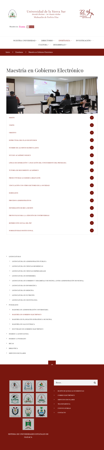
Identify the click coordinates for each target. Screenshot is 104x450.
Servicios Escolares (17, 353)
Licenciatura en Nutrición (23, 295)
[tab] (52, 117)
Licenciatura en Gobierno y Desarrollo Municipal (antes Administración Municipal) (48, 281)
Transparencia (64, 404)
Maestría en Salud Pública (23, 324)
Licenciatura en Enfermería (24, 276)
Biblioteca (13, 348)
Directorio (47, 40)
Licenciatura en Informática (24, 285)
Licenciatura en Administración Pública (29, 261)
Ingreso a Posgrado (17, 339)
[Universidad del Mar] (28, 385)
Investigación (83, 40)
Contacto (62, 412)
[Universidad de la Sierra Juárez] (41, 398)
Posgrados (13, 305)
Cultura (43, 44)
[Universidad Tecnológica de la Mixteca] (15, 385)
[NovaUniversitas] (28, 411)
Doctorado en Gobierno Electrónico (27, 329)
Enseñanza (64, 40)
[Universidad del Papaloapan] (15, 398)
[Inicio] (52, 13)
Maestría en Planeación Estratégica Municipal (32, 319)
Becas (11, 343)
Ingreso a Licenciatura (19, 334)
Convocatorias (64, 408)
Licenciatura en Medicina (23, 290)
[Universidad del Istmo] (41, 385)
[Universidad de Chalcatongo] (28, 424)
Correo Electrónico (66, 395)
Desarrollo (59, 44)
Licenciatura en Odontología (24, 300)
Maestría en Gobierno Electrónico (26, 314)
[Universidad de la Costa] (41, 411)
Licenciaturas (15, 256)
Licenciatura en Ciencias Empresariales (29, 271)
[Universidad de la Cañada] (15, 411)
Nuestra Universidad (24, 40)
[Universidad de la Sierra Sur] (28, 398)
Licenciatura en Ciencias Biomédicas (27, 266)
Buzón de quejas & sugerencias (71, 391)
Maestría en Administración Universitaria (30, 310)
